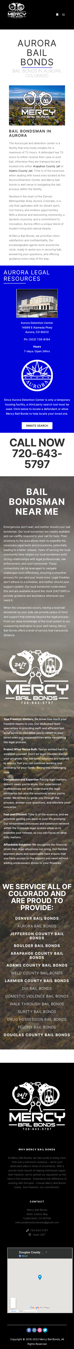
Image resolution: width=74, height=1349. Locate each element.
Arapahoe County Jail (46, 166)
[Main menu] (63, 14)
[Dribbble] (39, 1330)
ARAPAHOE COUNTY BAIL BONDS (37, 955)
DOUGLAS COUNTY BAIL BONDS (37, 1035)
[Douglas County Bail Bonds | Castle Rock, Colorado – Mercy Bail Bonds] (17, 14)
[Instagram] (34, 1330)
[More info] (57, 14)
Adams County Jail (21, 170)
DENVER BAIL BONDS (37, 918)
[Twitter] (45, 1330)
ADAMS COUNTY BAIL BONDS (37, 965)
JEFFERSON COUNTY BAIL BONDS (37, 936)
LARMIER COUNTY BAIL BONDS (37, 981)
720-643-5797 (37, 459)
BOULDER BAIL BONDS (37, 946)
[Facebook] (29, 1330)
